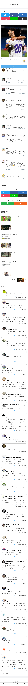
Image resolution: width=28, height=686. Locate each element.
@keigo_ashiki (22, 143)
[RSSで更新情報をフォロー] (20, 203)
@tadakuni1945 (22, 93)
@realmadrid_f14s (21, 178)
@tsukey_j (23, 169)
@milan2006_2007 (21, 82)
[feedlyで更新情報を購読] (7, 203)
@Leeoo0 (23, 120)
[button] (25, 337)
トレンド (4, 185)
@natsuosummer (22, 73)
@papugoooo (22, 155)
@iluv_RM (23, 109)
